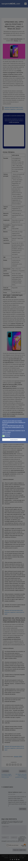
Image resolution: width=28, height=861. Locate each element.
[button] (3, 436)
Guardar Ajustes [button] (14, 439)
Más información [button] (6, 434)
